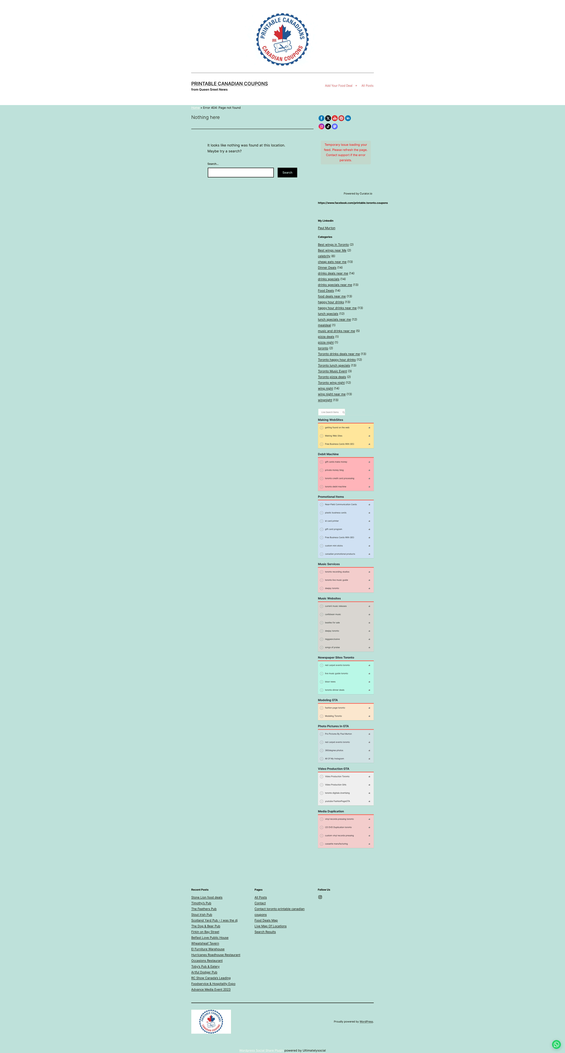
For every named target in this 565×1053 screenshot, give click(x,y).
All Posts (367, 85)
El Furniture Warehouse (208, 949)
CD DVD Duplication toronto (338, 827)
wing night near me (332, 394)
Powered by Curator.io (358, 193)
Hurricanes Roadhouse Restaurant (215, 955)
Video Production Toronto (336, 776)
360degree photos (333, 750)
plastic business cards (335, 512)
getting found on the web (336, 427)
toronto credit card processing (339, 478)
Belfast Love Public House (210, 937)
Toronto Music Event (332, 371)
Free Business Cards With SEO (339, 444)
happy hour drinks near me (337, 308)
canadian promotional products (339, 553)
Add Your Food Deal (338, 85)
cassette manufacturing (336, 843)
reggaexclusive (332, 639)
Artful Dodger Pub (204, 972)
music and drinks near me (336, 331)
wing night (325, 388)
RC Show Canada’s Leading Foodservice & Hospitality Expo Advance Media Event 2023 (213, 983)
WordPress (366, 1021)
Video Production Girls (335, 784)
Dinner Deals (327, 267)
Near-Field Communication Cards (340, 504)
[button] (556, 1044)
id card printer (331, 520)
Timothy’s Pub (201, 903)
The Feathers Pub (204, 909)
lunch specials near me (334, 319)
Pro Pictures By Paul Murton (338, 733)
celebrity (324, 256)
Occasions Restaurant (207, 960)
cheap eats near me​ (332, 262)
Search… (213, 163)
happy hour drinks (331, 302)
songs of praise (332, 647)
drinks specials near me (335, 285)
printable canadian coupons (229, 83)
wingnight (325, 400)
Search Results (265, 932)
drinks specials (328, 279)
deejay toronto (331, 588)
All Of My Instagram (334, 758)
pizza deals (326, 336)
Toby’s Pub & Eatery (205, 966)
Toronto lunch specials (334, 365)
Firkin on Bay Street (205, 932)
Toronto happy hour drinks (337, 359)
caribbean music (332, 614)
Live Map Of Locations (271, 926)
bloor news (329, 681)
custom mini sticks (333, 545)
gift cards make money (335, 461)
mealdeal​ (324, 325)
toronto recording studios (336, 571)
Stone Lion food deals (206, 897)
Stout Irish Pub (201, 914)
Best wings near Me (332, 250)
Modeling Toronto (333, 716)
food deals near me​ (332, 296)
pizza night (326, 342)
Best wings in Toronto (333, 244)
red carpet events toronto (337, 665)
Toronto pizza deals (332, 377)
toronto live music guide (336, 580)
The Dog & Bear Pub (205, 926)
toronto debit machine (335, 486)
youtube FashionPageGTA (337, 801)
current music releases (335, 606)
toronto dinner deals (334, 689)
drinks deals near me (333, 273)
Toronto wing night (331, 382)
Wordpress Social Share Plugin (261, 1050)
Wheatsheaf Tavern (205, 943)
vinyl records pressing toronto (339, 819)
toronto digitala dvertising (337, 792)
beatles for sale (332, 622)
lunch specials (328, 313)
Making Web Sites (333, 435)
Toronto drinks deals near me (339, 354)
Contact (260, 903)
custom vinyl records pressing (339, 835)
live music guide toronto (336, 673)
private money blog (334, 470)
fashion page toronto (334, 707)
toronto (323, 348)
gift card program (333, 529)
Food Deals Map (266, 920)
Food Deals (326, 290)
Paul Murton (326, 228)
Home (195, 107)
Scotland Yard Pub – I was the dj (214, 920)
